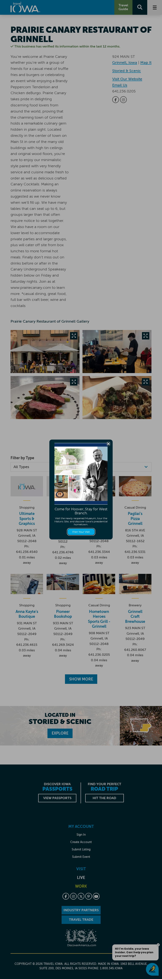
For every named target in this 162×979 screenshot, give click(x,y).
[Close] (108, 443)
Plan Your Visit (81, 531)
